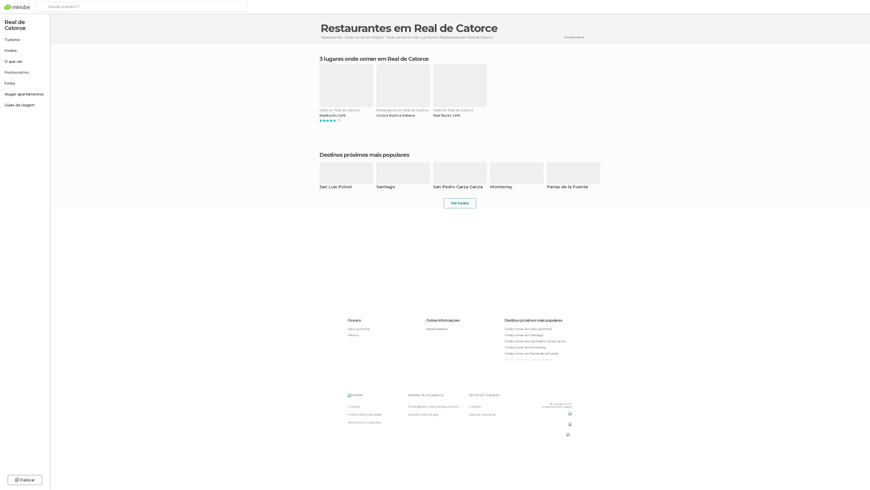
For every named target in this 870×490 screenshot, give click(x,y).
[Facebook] (546, 397)
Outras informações (443, 320)
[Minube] (17, 7)
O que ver (13, 61)
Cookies (354, 406)
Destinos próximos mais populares (364, 155)
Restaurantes (17, 72)
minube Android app (423, 414)
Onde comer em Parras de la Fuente (531, 353)
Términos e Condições (364, 422)
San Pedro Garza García (458, 187)
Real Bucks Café (446, 116)
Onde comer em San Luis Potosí (528, 329)
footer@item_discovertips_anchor (433, 406)
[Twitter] (553, 397)
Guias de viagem (20, 105)
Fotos (10, 83)
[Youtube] (568, 397)
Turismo (12, 40)
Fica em (354, 320)
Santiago (385, 187)
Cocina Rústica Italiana (395, 116)
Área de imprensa (482, 414)
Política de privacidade (365, 414)
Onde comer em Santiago (524, 335)
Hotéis (11, 51)
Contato (475, 406)
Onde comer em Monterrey (525, 347)
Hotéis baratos (436, 329)
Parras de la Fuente (567, 187)
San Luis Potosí (335, 187)
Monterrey (501, 187)
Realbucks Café (332, 116)
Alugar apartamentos (24, 94)
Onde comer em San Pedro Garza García (535, 341)
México (353, 335)
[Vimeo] (561, 397)
